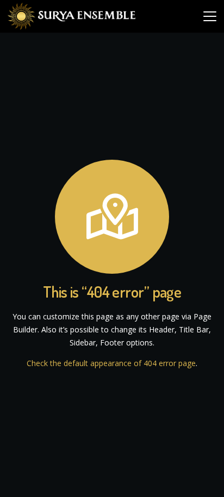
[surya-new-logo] (71, 16)
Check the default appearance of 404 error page (111, 363)
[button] (209, 16)
